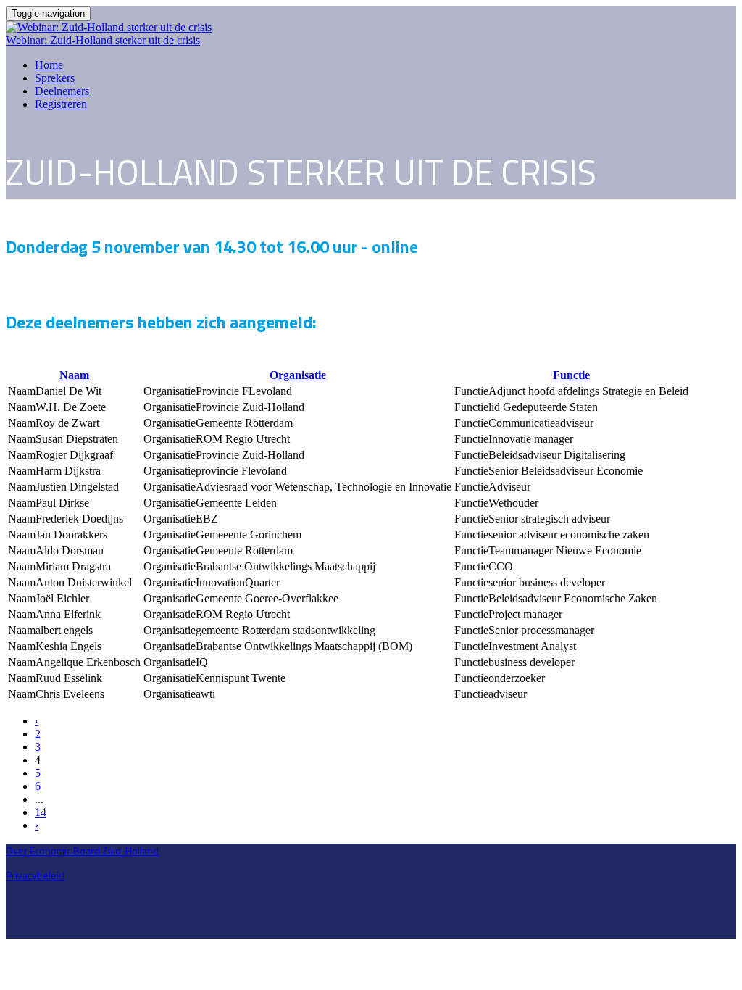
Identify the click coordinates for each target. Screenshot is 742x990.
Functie (571, 375)
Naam (74, 375)
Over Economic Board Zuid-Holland (82, 850)
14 (40, 812)
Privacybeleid (35, 875)
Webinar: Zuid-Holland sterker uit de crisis (103, 40)
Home (49, 65)
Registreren (61, 104)
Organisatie (298, 375)
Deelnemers (62, 91)
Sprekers (55, 78)
